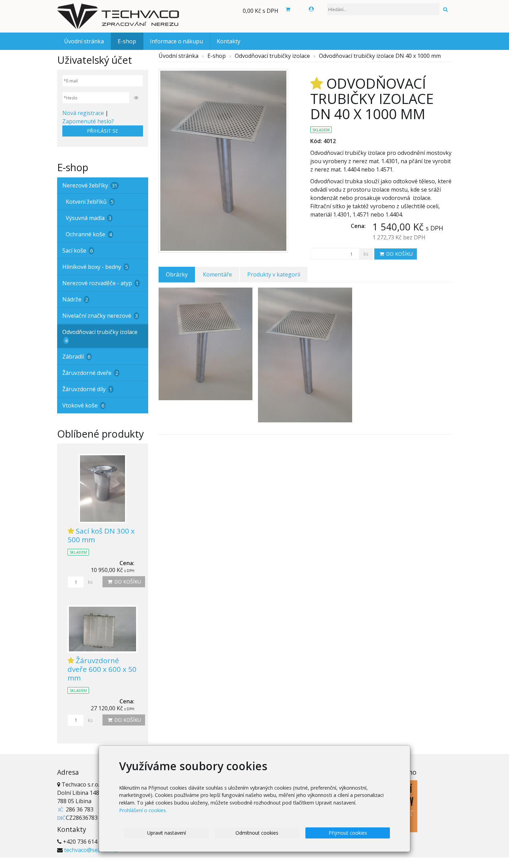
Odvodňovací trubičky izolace (272, 56)
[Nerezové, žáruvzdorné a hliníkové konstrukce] (119, 16)
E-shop (127, 41)
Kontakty (228, 41)
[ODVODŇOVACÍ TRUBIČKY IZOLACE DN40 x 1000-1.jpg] (305, 358)
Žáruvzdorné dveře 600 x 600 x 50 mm (102, 669)
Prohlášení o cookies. (143, 810)
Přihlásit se (102, 131)
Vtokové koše (83, 405)
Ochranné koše (89, 234)
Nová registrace (83, 113)
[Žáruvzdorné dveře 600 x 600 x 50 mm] (103, 629)
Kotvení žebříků (89, 201)
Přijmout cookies (348, 832)
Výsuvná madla (88, 218)
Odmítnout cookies (256, 832)
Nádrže (75, 299)
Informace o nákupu (176, 41)
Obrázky (177, 274)
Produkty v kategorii (273, 274)
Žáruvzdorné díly (87, 389)
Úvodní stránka (84, 41)
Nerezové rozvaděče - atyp (100, 283)
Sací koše (77, 250)
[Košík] (288, 9)
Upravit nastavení (166, 832)
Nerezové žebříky (89, 185)
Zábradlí (76, 356)
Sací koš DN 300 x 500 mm (101, 535)
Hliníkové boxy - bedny (95, 267)
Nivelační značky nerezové (100, 315)
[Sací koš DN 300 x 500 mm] (103, 488)
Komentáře (217, 274)
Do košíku (399, 254)
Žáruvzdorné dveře (90, 373)
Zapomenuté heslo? (88, 121)
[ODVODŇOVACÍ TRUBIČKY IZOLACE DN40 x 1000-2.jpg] (206, 358)
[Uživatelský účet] (311, 9)
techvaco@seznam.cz (91, 850)
